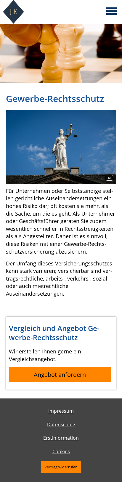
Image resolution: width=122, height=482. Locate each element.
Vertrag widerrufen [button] (61, 467)
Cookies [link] (61, 451)
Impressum (61, 411)
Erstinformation (61, 438)
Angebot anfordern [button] (60, 375)
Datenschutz (61, 424)
